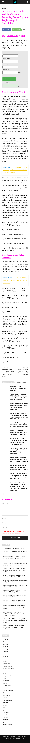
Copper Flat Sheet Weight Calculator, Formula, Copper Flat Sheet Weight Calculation (19, 467)
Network (5, 697)
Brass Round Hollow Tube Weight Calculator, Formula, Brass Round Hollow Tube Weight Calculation (8, 373)
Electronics (5, 673)
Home (3, 6)
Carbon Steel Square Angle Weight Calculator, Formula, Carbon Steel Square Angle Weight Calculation (14, 607)
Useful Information (7, 724)
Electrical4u (18, 741)
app (3, 641)
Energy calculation (7, 676)
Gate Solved (6, 680)
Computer (5, 651)
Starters (5, 705)
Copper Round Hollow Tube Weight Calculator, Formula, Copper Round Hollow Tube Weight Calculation (14, 558)
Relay (19, 736)
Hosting (5, 683)
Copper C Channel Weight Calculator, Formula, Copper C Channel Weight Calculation (19, 424)
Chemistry (5, 649)
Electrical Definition (7, 666)
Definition (5, 656)
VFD (4, 727)
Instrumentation (7, 688)
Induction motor (7, 685)
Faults (4, 678)
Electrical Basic (6, 663)
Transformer (6, 712)
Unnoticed (5, 719)
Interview (24, 736)
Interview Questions (8, 690)
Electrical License (7, 671)
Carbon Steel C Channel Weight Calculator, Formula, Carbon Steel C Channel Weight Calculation (15, 586)
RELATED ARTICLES (8, 382)
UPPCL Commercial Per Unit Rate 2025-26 (13, 548)
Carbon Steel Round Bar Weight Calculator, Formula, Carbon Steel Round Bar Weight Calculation (13, 627)
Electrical (5, 661)
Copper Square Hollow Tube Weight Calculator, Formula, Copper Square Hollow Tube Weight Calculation (14, 570)
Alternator (5, 639)
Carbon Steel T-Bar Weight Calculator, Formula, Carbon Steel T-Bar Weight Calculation (14, 591)
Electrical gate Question (9, 668)
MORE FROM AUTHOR (20, 382)
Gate (13, 738)
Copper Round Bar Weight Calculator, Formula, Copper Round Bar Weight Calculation (19, 459)
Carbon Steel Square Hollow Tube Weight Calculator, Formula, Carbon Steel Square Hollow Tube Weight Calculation (19, 486)
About (22, 738)
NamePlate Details (7, 695)
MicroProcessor (7, 693)
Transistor (5, 715)
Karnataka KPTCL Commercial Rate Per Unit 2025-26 (18, 388)
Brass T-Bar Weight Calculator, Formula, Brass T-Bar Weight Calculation (23, 372)
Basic (8, 736)
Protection (5, 702)
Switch (4, 707)
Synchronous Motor (8, 710)
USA (4, 722)
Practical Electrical (7, 700)
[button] (28, 2)
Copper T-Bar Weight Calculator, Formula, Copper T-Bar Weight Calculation (18, 432)
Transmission (6, 717)
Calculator (8, 6)
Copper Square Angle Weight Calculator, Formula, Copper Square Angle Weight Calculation (15, 564)
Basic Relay (5, 644)
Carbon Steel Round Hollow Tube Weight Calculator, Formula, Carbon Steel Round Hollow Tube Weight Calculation (15, 620)
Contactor (5, 654)
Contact (18, 738)
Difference (5, 659)
